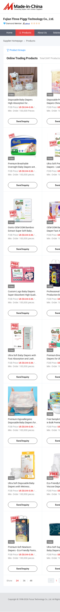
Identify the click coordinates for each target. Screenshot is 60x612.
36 (24, 580)
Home (9, 32)
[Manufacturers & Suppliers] (23, 6)
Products (26, 32)
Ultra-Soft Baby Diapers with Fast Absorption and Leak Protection (22, 358)
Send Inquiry (22, 121)
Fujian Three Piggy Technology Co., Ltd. (28, 19)
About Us (42, 32)
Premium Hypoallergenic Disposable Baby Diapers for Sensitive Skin (22, 422)
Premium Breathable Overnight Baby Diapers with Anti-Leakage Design (22, 167)
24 (17, 580)
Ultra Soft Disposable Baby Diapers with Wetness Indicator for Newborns (21, 486)
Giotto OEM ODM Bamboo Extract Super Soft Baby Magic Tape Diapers (21, 231)
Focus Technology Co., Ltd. (40, 599)
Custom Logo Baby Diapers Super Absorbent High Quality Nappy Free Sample (22, 295)
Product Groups (17, 50)
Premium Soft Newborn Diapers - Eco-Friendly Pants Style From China (22, 550)
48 (31, 580)
